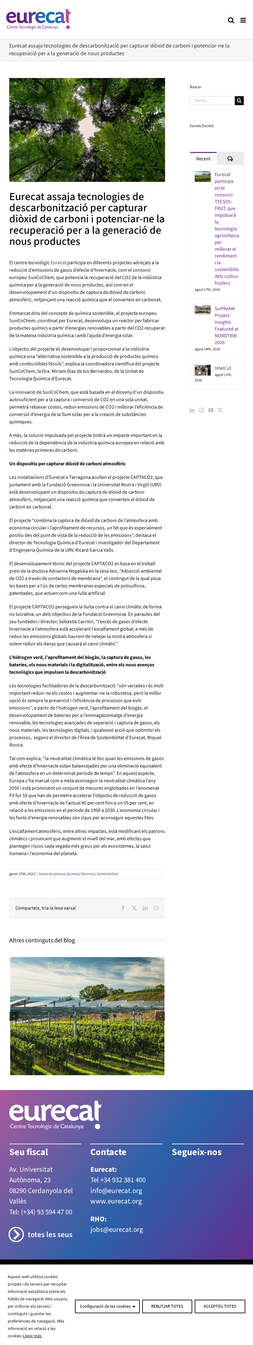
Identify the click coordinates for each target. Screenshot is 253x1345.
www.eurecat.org (116, 1201)
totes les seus (50, 1235)
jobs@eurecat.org (116, 1229)
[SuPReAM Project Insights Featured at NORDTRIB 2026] (203, 309)
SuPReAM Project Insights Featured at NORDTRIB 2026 (226, 325)
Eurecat (58, 262)
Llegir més (32, 1336)
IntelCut (223, 368)
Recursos (88, 874)
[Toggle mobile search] (231, 20)
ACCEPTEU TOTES (220, 1306)
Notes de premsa (52, 874)
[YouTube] (210, 410)
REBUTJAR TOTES (167, 1306)
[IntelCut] (203, 368)
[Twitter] (220, 410)
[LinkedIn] (192, 410)
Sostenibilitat (107, 874)
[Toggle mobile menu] (243, 20)
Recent (203, 158)
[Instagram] (201, 410)
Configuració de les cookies (105, 1306)
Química (73, 874)
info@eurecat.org (116, 1191)
